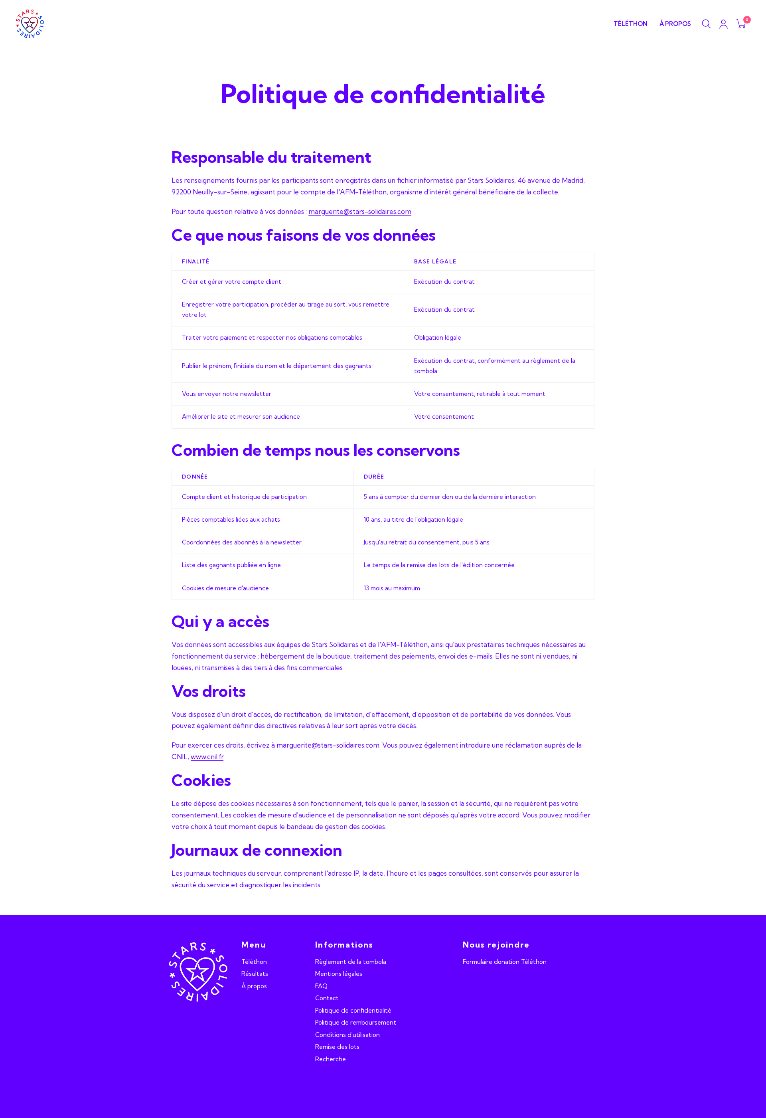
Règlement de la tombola (350, 962)
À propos (675, 24)
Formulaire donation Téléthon (505, 962)
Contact (327, 998)
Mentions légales (338, 974)
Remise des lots (337, 1047)
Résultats (254, 974)
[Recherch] (706, 24)
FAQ (321, 986)
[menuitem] (630, 24)
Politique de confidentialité (353, 1010)
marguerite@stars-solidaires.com (359, 211)
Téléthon (631, 24)
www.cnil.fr (207, 756)
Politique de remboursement (355, 1022)
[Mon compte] (723, 24)
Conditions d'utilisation (347, 1035)
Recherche (330, 1059)
